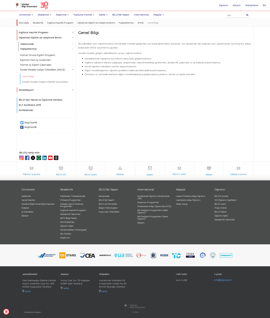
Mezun (237, 5)
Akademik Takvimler (70, 214)
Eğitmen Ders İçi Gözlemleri (35, 60)
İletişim (25, 216)
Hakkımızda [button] (27, 44)
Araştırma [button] (61, 14)
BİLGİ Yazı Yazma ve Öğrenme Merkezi (40, 99)
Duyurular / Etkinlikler (109, 212)
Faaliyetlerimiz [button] (28, 48)
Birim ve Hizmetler (108, 204)
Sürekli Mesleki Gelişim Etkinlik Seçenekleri (45, 81)
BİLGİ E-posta (221, 196)
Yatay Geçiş (181, 204)
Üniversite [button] (25, 14)
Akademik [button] (44, 14)
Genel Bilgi (153, 22)
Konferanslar (26, 110)
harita (27, 291)
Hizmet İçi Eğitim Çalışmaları (35, 64)
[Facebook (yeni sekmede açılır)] (27, 158)
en (265, 6)
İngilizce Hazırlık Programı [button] (33, 32)
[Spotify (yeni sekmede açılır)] (39, 158)
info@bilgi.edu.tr (223, 280)
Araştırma (65, 238)
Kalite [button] (102, 14)
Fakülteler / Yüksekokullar (72, 196)
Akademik (38, 22)
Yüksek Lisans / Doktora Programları (71, 205)
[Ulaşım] (150, 171)
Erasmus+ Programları (148, 202)
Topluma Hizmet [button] (83, 14)
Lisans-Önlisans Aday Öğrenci (190, 196)
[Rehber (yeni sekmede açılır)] (120, 171)
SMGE (141, 22)
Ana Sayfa (24, 22)
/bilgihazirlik (30, 127)
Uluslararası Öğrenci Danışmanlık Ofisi (153, 197)
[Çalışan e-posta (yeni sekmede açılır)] (238, 171)
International (141, 14)
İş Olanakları (28, 212)
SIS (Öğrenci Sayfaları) (225, 200)
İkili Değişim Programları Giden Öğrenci (152, 211)
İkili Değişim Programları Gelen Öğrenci (152, 217)
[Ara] (247, 14)
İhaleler (25, 208)
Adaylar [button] (157, 14)
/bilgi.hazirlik (30, 122)
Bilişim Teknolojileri (108, 208)
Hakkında (26, 196)
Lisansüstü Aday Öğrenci (188, 200)
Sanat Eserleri (28, 200)
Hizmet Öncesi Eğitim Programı (37, 55)
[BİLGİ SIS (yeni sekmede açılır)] (61, 171)
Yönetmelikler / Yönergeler (73, 230)
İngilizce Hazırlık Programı (60, 22)
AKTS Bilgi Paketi (68, 218)
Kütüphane (251, 5)
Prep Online (221, 208)
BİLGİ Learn (220, 204)
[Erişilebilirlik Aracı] (6, 312)
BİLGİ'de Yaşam (120, 14)
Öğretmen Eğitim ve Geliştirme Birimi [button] (40, 37)
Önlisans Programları (70, 200)
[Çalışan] (209, 171)
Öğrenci (223, 5)
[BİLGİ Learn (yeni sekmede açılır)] (90, 171)
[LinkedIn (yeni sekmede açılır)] (45, 158)
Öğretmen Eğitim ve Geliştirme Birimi (96, 22)
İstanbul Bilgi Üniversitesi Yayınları (38, 204)
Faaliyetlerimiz (126, 22)
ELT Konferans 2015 (30, 105)
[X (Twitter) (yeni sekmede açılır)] (33, 158)
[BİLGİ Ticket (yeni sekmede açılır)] (179, 171)
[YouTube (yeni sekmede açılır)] (50, 158)
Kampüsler (104, 196)
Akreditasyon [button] (26, 90)
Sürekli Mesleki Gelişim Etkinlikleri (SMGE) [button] (42, 69)
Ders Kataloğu (67, 222)
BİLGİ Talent (221, 212)
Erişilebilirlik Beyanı (32, 312)
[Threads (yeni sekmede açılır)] (56, 158)
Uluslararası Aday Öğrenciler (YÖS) (154, 206)
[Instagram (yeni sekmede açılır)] (21, 158)
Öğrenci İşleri (67, 226)
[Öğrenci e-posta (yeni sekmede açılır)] (31, 171)
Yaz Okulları (65, 234)
